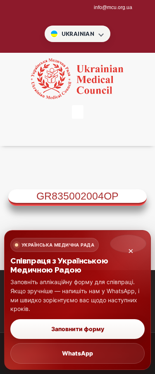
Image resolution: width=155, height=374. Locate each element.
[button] (77, 112)
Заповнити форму (77, 328)
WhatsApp (77, 353)
